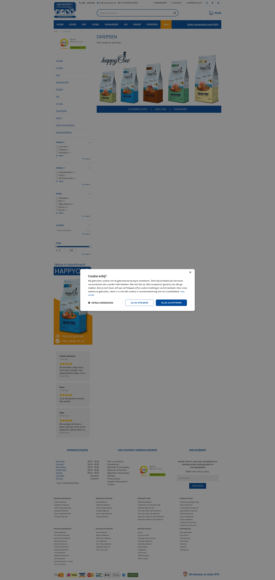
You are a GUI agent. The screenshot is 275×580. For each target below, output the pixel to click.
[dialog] (137, 290)
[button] (100, 302)
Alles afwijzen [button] (139, 302)
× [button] (190, 272)
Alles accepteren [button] (171, 302)
